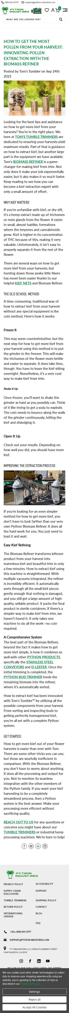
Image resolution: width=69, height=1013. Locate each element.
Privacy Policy (13, 884)
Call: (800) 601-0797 (20, 931)
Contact (41, 907)
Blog (39, 913)
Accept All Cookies (34, 1007)
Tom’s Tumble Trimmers (36, 137)
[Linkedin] (45, 846)
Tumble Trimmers (15, 900)
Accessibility (44, 884)
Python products (43, 657)
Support (41, 891)
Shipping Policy (46, 900)
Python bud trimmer (23, 677)
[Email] (31, 846)
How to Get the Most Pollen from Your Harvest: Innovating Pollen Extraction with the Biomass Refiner (33, 52)
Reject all (35, 999)
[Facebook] (24, 846)
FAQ (38, 923)
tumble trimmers (19, 832)
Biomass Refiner (28, 162)
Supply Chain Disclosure (12, 892)
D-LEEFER (39, 667)
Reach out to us (18, 822)
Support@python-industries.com (29, 940)
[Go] (61, 19)
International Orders (13, 915)
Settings (34, 992)
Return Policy (13, 907)
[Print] (38, 846)
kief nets (23, 283)
